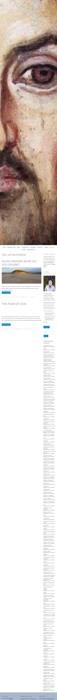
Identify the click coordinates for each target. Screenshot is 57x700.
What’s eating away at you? (48, 632)
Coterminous (45, 440)
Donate (46, 247)
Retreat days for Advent (47, 455)
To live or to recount (47, 682)
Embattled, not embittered (47, 480)
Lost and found (46, 418)
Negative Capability (46, 551)
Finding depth (45, 548)
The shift (45, 561)
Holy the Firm (45, 470)
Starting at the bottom (47, 443)
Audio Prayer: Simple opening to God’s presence (49, 364)
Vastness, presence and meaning (49, 575)
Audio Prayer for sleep (47, 345)
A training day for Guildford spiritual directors (48, 579)
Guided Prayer (25, 247)
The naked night (46, 672)
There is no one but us (47, 395)
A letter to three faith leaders (48, 402)
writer (47, 296)
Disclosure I (45, 652)
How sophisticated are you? (48, 620)
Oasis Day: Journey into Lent (48, 542)
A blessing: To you (11, 247)
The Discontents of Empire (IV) (49, 685)
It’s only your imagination (47, 381)
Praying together (46, 351)
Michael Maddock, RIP (47, 492)
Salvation (45, 592)
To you (44, 348)
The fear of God (14, 303)
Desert (44, 602)
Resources (39, 247)
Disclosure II (45, 525)
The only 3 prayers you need (48, 384)
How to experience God (47, 405)
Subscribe (51, 247)
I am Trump (45, 464)
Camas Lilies (45, 655)
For (44, 437)
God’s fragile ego (46, 518)
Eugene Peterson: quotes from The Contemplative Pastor (48, 392)
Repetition (45, 554)
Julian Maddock (6, 296)
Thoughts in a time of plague (48, 408)
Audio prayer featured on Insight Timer (49, 532)
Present (14, 328)
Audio (12, 296)
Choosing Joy (45, 666)
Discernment (16, 296)
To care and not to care (47, 572)
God (12, 328)
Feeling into (47, 512)
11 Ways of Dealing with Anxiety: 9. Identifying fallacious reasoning (47, 637)
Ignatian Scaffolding (47, 375)
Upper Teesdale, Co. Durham (48, 298)
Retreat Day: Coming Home (48, 495)
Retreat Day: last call (47, 689)
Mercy (44, 642)
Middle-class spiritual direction (48, 501)
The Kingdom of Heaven (47, 539)
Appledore (45, 528)
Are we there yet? (46, 483)
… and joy (45, 658)
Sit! (44, 504)
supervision (50, 295)
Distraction (45, 645)
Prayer (20, 296)
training (44, 295)
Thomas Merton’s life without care (48, 415)
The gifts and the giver (47, 545)
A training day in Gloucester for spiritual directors (49, 662)
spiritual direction (49, 293)
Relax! (44, 515)
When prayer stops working (48, 595)
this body (28, 120)
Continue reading (6, 292)
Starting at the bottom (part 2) (48, 536)
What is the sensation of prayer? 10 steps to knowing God (49, 355)
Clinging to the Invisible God (48, 675)
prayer (46, 315)
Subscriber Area (31, 249)
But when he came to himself (48, 477)
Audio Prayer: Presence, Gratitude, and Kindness (47, 359)
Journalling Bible (46, 489)
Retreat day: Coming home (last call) (49, 583)
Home (4, 247)
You (44, 617)
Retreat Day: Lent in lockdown (48, 434)
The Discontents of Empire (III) (49, 467)
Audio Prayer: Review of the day (49, 399)
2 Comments (25, 296)
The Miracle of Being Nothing (48, 458)
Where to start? (46, 486)
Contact (24, 249)
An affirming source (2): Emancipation (47, 649)
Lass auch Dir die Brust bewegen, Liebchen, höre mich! (49, 431)
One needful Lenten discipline (48, 461)
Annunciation (45, 564)
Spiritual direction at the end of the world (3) (48, 568)
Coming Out (45, 411)
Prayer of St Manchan (47, 498)
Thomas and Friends (47, 378)
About (18, 247)
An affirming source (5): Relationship (47, 599)
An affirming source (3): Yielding (49, 614)
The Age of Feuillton (47, 367)
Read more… (45, 322)
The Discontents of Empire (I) (48, 669)
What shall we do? (46, 474)
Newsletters (33, 247)
